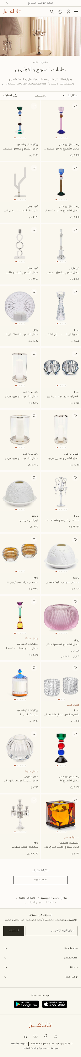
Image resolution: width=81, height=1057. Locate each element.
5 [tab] (66, 137)
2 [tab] (59, 137)
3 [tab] (61, 137)
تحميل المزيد (40, 880)
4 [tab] (64, 137)
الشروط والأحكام (19, 1044)
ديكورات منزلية (27, 898)
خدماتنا (74, 967)
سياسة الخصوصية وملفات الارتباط (40, 1048)
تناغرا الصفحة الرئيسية (53, 898)
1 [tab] (56, 137)
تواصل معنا (71, 977)
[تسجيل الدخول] (68, 11)
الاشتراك (14, 930)
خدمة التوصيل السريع (40, 3)
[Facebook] (45, 1036)
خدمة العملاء (71, 958)
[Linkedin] (25, 1036)
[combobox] (70, 95)
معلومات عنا (71, 948)
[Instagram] (55, 1036)
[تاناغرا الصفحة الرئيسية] (12, 11)
